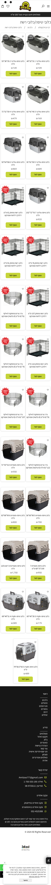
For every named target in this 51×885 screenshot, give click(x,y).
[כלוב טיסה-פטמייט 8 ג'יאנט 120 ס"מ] (13, 562)
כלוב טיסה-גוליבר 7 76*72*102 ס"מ (38, 214)
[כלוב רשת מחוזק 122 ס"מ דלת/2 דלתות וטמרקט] (38, 358)
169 (40, 118)
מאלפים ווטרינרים (40, 757)
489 (27, 673)
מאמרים (44, 742)
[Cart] (3, 5)
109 (40, 68)
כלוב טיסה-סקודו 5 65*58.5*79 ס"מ (26, 668)
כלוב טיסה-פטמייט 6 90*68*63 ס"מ (13, 516)
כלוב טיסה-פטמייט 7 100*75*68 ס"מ (38, 567)
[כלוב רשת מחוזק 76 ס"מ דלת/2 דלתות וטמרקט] (38, 257)
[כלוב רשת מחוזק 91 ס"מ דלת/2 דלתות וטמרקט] (13, 257)
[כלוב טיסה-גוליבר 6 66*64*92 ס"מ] (13, 152)
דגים (46, 711)
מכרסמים (43, 705)
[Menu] (48, 5)
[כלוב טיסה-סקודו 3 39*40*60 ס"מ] (38, 612)
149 (15, 68)
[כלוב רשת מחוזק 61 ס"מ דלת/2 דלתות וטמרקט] (13, 207)
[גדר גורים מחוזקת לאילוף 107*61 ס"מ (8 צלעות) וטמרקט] (13, 410)
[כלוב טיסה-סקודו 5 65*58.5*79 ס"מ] (25, 663)
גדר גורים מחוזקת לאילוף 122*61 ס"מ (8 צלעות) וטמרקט (38, 466)
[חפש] (43, 5)
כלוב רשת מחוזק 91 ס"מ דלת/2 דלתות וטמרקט (13, 264)
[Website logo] (25, 6)
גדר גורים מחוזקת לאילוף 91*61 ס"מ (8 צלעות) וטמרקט (37, 416)
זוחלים (45, 714)
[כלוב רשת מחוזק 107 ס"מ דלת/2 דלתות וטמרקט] (38, 308)
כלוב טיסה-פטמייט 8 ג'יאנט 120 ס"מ (13, 567)
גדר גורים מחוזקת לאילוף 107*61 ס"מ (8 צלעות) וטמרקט (13, 416)
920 (40, 219)
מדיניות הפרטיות (34, 876)
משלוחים (44, 733)
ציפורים (44, 708)
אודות (45, 760)
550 (15, 471)
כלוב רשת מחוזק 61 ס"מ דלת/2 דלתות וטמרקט (13, 214)
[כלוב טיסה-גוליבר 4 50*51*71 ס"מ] (13, 102)
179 (40, 623)
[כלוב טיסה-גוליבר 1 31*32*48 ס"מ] (38, 52)
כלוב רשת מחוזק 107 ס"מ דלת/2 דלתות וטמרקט (38, 315)
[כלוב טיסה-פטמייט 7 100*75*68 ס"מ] (38, 562)
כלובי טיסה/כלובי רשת (35, 22)
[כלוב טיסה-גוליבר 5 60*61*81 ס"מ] (38, 152)
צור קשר (44, 748)
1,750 (15, 572)
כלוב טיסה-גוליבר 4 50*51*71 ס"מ (13, 113)
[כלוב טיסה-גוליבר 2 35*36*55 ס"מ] (13, 52)
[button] (38, 73)
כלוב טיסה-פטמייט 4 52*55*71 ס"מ (13, 466)
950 (40, 572)
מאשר (25, 880)
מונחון (45, 754)
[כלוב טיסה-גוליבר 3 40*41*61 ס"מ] (38, 103)
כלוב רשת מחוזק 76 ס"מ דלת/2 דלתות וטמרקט (38, 264)
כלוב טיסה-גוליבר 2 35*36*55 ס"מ (13, 62)
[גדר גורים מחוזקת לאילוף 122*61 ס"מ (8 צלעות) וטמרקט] (38, 461)
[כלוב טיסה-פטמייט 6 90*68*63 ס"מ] (13, 511)
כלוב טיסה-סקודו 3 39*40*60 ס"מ (38, 617)
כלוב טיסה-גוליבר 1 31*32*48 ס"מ (38, 62)
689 (40, 169)
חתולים (44, 702)
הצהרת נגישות (41, 745)
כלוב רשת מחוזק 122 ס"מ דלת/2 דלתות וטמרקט (38, 365)
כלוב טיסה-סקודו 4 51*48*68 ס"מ (13, 617)
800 (15, 522)
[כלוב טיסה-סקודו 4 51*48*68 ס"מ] (13, 612)
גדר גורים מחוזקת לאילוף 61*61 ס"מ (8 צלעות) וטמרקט (13, 315)
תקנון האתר (42, 736)
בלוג (46, 739)
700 (40, 522)
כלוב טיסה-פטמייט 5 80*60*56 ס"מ (38, 516)
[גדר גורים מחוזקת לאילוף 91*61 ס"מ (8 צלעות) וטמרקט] (38, 410)
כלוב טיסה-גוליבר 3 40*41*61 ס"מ (38, 113)
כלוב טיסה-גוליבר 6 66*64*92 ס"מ (13, 163)
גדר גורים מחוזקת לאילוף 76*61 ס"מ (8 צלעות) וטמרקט (13, 365)
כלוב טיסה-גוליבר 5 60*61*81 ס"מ (38, 163)
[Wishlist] (8, 5)
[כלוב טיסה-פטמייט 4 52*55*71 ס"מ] (13, 461)
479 (15, 118)
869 (15, 169)
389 (15, 623)
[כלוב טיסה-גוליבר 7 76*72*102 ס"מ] (38, 203)
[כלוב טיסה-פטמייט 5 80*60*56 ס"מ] (38, 511)
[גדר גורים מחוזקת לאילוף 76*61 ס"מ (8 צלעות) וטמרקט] (13, 360)
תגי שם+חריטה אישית (38, 751)
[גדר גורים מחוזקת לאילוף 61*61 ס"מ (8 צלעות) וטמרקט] (13, 310)
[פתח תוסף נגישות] (48, 860)
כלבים (45, 700)
